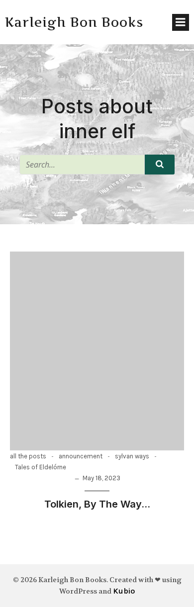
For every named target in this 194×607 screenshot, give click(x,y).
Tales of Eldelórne (40, 467)
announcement (80, 456)
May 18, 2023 (101, 478)
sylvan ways (132, 456)
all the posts (28, 456)
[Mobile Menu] (180, 22)
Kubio (124, 591)
